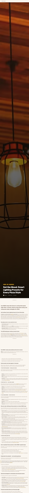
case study (8, 484)
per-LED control (21, 333)
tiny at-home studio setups (20, 478)
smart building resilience (22, 487)
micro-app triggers (17, 433)
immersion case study (5, 426)
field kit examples (7, 380)
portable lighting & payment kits (11, 469)
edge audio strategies (16, 442)
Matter (11, 334)
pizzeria (12, 314)
